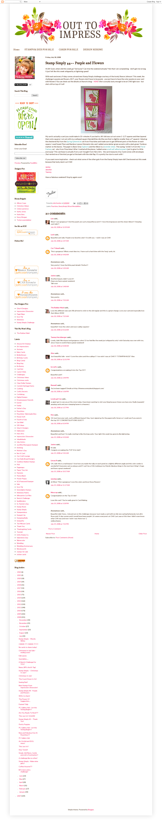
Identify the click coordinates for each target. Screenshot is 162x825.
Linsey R (54, 461)
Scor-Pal (20, 317)
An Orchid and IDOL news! (26, 742)
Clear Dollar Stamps (24, 383)
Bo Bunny (20, 366)
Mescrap (54, 492)
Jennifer (48, 170)
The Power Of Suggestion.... (24, 700)
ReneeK (54, 385)
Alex (52, 353)
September (23, 630)
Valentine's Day (22, 538)
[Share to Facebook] (85, 203)
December (23, 620)
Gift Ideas (20, 425)
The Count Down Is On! (28, 679)
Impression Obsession (25, 311)
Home (16, 49)
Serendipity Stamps (24, 490)
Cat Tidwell (55, 248)
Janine (47, 167)
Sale (18, 484)
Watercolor (21, 540)
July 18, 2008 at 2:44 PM (60, 378)
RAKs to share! (24, 696)
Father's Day (21, 408)
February (22, 789)
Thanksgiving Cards (24, 529)
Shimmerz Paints (23, 493)
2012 (19, 604)
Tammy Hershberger (59, 337)
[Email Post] (74, 203)
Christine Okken (23, 206)
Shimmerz (20, 320)
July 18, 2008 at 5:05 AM (60, 268)
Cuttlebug (20, 394)
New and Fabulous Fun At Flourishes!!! (28, 734)
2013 (19, 601)
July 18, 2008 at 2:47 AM (60, 241)
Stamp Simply (63, 206)
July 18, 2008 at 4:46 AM (60, 255)
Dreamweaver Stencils (25, 400)
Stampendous (22, 512)
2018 (19, 585)
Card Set (20, 369)
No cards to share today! (28, 647)
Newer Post (50, 534)
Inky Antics (21, 442)
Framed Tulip (23, 704)
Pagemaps (20, 467)
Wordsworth (21, 549)
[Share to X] (82, 203)
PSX (18, 465)
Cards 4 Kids (21, 372)
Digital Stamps (22, 397)
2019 (19, 582)
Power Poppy (22, 479)
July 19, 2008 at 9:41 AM (60, 453)
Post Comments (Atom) (64, 537)
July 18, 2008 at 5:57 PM (60, 407)
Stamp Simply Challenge (25, 322)
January (22, 792)
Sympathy (20, 521)
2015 (19, 595)
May (21, 779)
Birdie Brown (21, 355)
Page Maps (21, 314)
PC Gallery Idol (24, 738)
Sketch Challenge (23, 498)
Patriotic (20, 473)
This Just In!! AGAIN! (27, 716)
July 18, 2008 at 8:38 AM (60, 346)
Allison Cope (21, 203)
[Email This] (78, 203)
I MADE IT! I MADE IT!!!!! (28, 644)
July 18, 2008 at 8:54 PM (60, 423)
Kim (52, 415)
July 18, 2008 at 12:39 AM (60, 227)
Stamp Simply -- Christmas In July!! (28, 672)
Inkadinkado (21, 439)
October (22, 626)
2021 (19, 575)
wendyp (54, 479)
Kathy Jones (21, 212)
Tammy (48, 172)
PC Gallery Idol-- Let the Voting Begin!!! (28, 709)
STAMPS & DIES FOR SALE (39, 49)
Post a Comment (54, 529)
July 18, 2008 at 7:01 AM (60, 300)
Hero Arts (20, 434)
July (20, 636)
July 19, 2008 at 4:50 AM (60, 437)
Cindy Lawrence (23, 209)
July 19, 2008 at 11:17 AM (60, 485)
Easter (19, 403)
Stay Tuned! (23, 750)
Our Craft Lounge (23, 456)
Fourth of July (22, 420)
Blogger (91, 810)
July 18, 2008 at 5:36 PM (60, 391)
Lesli (52, 235)
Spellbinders (21, 501)
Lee (52, 219)
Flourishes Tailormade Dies (26, 414)
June (21, 776)
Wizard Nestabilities (74, 206)
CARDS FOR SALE (68, 49)
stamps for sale (22, 552)
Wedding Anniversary (25, 546)
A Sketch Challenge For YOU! (27, 663)
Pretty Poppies (24, 724)
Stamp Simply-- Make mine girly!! (28, 762)
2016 (19, 591)
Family (19, 405)
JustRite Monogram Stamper (27, 445)
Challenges (21, 375)
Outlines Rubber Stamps (26, 462)
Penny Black (21, 476)
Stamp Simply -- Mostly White (27, 640)
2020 (19, 578)
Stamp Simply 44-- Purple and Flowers (28, 692)
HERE (96, 81)
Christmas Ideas (23, 377)
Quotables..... (23, 659)
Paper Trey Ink (22, 470)
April (21, 782)
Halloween (21, 431)
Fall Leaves (23, 656)
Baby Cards (21, 352)
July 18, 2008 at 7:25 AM (60, 316)
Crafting (20, 389)
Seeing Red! (23, 682)
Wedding (20, 543)
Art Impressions (23, 346)
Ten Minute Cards (23, 524)
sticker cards (21, 554)
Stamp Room (21, 507)
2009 (19, 614)
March (21, 785)
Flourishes (54, 206)
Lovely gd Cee (56, 399)
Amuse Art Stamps (24, 344)
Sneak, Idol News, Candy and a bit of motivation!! (28, 754)
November (23, 623)
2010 (19, 611)
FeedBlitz (33, 163)
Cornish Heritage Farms (25, 386)
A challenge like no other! (28, 758)
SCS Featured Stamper (25, 481)
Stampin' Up (21, 515)
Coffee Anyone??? (25, 766)
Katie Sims (21, 214)
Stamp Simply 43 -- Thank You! (28, 720)
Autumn (20, 349)
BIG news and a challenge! (24, 771)
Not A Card (21, 453)
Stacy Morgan (22, 217)
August (22, 633)
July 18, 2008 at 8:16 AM (60, 330)
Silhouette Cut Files (24, 495)
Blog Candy (21, 360)
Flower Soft (21, 417)
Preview (18, 163)
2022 (19, 572)
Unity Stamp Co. (23, 535)
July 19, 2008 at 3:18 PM (60, 503)
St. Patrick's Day (23, 504)
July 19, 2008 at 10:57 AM (60, 471)
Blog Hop (20, 363)
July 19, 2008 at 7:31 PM (60, 524)
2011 (19, 607)
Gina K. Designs (22, 428)
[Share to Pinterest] (87, 203)
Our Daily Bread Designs (26, 459)
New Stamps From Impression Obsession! (28, 686)
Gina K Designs (22, 308)
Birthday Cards (22, 358)
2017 (19, 588)
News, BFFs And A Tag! (27, 667)
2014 (19, 598)
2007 (19, 796)
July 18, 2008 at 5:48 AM (60, 286)
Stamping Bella (22, 518)
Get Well (20, 422)
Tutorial (20, 532)
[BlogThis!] (80, 203)
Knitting (20, 448)
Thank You (21, 526)
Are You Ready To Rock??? (28, 713)
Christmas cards (23, 380)
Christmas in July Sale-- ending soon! (27, 652)
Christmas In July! (25, 676)
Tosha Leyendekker (24, 220)
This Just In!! (24, 746)
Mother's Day (22, 450)
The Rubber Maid (57, 308)
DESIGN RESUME (93, 49)
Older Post (143, 534)
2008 (19, 617)
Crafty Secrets (22, 391)
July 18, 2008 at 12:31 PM (60, 359)
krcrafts (54, 367)
